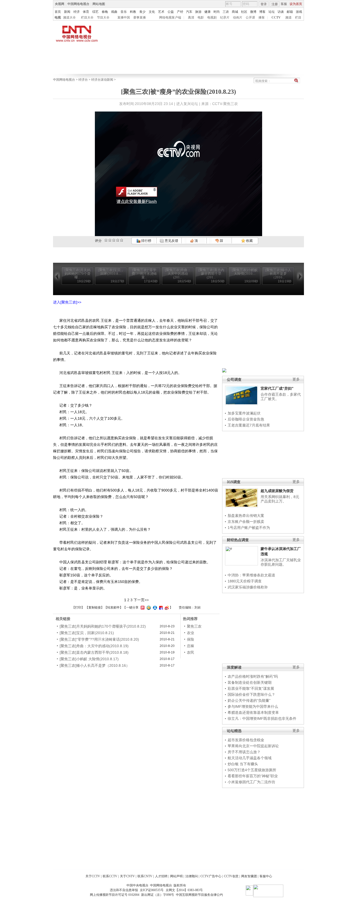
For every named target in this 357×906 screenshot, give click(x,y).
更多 (296, 379)
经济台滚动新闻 (102, 79)
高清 (191, 17)
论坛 (271, 12)
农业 (190, 633)
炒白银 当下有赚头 (243, 764)
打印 (78, 607)
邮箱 (290, 12)
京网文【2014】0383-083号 (184, 890)
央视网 (59, 4)
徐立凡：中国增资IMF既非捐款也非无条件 (262, 718)
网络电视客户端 (170, 17)
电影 (201, 17)
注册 (275, 4)
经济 (76, 12)
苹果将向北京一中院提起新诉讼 (253, 746)
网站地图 (99, 4)
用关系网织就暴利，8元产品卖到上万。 (280, 499)
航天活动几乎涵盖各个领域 (250, 758)
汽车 (189, 12)
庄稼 (190, 646)
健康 (207, 12)
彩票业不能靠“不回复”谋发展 (251, 688)
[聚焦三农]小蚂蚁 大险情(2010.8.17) (89, 659)
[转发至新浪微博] (166, 607)
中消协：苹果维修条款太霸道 (251, 575)
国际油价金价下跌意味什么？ (251, 694)
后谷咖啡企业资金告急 (246, 419)
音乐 (123, 12)
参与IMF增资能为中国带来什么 (253, 706)
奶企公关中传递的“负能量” (249, 700)
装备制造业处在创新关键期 (250, 682)
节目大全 (103, 17)
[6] (114, 240)
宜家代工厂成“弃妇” (277, 388)
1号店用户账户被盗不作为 (249, 527)
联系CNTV (144, 876)
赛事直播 (139, 17)
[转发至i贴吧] (160, 607)
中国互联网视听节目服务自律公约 (199, 895)
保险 (190, 639)
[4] (110, 240)
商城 (235, 12)
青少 (142, 12)
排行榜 (145, 241)
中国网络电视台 (78, 4)
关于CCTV (92, 876)
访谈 (281, 12)
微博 (253, 12)
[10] (122, 240)
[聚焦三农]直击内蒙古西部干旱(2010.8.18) (94, 652)
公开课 (250, 17)
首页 (58, 12)
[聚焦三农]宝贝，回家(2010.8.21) (87, 633)
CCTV (276, 17)
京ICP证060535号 (152, 890)
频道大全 (69, 17)
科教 (133, 12)
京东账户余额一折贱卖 (246, 521)
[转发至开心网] (142, 607)
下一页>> (141, 600)
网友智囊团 (249, 876)
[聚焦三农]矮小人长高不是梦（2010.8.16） (95, 665)
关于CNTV (127, 876)
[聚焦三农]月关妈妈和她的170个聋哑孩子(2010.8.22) (103, 626)
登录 (264, 4)
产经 (180, 12)
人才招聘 (161, 876)
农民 (190, 652)
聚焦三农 (194, 626)
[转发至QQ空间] (148, 607)
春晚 (105, 12)
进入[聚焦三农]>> (67, 302)
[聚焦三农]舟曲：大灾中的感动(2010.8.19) (94, 646)
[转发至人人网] (154, 607)
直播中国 (123, 17)
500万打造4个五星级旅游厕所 (252, 770)
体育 (86, 12)
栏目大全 (87, 17)
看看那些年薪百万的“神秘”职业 (253, 776)
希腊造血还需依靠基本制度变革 (253, 712)
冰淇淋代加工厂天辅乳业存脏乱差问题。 (281, 562)
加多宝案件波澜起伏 (244, 413)
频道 (288, 17)
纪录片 (224, 17)
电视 (58, 17)
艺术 (161, 12)
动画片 (237, 17)
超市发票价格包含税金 (246, 740)
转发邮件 (113, 607)
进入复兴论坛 (187, 104)
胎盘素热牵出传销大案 (246, 515)
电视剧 (212, 17)
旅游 (198, 12)
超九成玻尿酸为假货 (277, 491)
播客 (261, 17)
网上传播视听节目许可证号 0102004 (114, 895)
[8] (118, 240)
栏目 (298, 17)
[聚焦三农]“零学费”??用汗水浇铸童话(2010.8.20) (99, 639)
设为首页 (296, 4)
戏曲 (114, 12)
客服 (284, 4)
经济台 (83, 79)
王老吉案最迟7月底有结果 (249, 425)
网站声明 (176, 876)
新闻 (67, 12)
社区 (244, 12)
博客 (262, 12)
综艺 (95, 12)
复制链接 (94, 607)
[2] (106, 240)
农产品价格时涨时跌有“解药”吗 (253, 676)
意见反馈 (171, 241)
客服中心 (266, 876)
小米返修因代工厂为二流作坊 (251, 782)
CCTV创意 (231, 876)
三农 (226, 12)
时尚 (217, 12)
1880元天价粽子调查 (245, 581)
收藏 (249, 241)
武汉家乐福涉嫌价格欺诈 (248, 587)
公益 (171, 12)
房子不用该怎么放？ (244, 752)
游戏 (299, 12)
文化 (152, 12)
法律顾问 (191, 876)
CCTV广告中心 (210, 876)
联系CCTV (110, 876)
